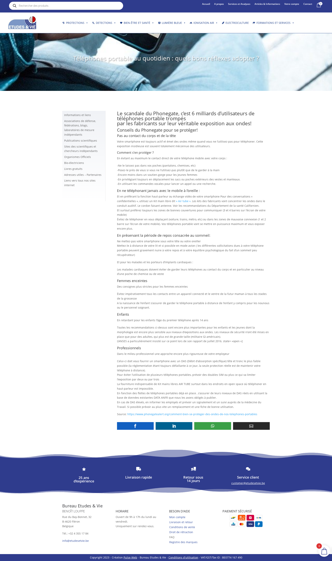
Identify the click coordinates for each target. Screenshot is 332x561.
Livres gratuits (73, 169)
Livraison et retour (181, 522)
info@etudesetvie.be (75, 541)
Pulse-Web (130, 557)
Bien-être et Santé (137, 23)
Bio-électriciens (74, 163)
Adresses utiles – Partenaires (82, 175)
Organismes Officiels (77, 157)
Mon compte (177, 517)
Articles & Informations (267, 4)
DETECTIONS (104, 23)
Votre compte (291, 4)
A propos (219, 4)
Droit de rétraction (181, 532)
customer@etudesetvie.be (248, 483)
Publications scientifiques (80, 140)
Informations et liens (77, 115)
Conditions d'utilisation (183, 557)
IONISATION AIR (203, 23)
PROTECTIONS (75, 23)
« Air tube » (183, 201)
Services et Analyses (239, 4)
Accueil (206, 4)
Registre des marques (183, 542)
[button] (135, 426)
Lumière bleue (172, 23)
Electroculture (237, 23)
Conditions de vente (182, 527)
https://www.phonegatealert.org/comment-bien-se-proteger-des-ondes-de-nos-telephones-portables (192, 414)
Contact (307, 4)
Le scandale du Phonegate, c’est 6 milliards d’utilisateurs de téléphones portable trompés (186, 116)
